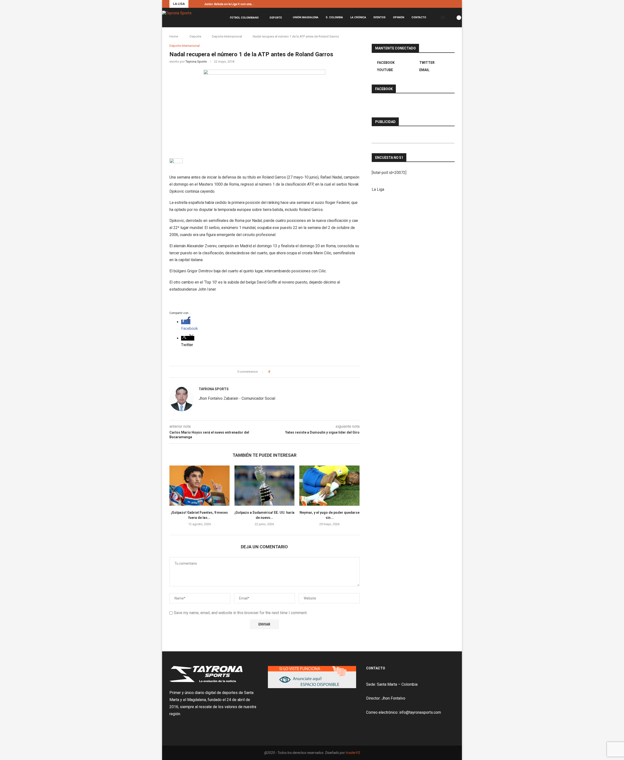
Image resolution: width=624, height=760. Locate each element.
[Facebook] (442, 4)
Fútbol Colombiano (244, 17)
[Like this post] (272, 372)
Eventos (379, 17)
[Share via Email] (292, 372)
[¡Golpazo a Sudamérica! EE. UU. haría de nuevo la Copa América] (264, 485)
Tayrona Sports (196, 61)
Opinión (398, 17)
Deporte (276, 17)
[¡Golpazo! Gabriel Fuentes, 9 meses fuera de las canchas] (199, 485)
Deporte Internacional (227, 36)
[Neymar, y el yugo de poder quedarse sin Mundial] (329, 485)
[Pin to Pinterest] (287, 372)
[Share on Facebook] (278, 372)
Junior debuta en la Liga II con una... (229, 4)
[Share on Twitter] (282, 372)
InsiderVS (353, 753)
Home (173, 36)
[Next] (199, 4)
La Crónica (358, 17)
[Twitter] (448, 4)
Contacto (418, 17)
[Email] (453, 4)
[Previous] (193, 4)
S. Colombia (334, 17)
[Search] (450, 17)
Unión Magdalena (305, 17)
